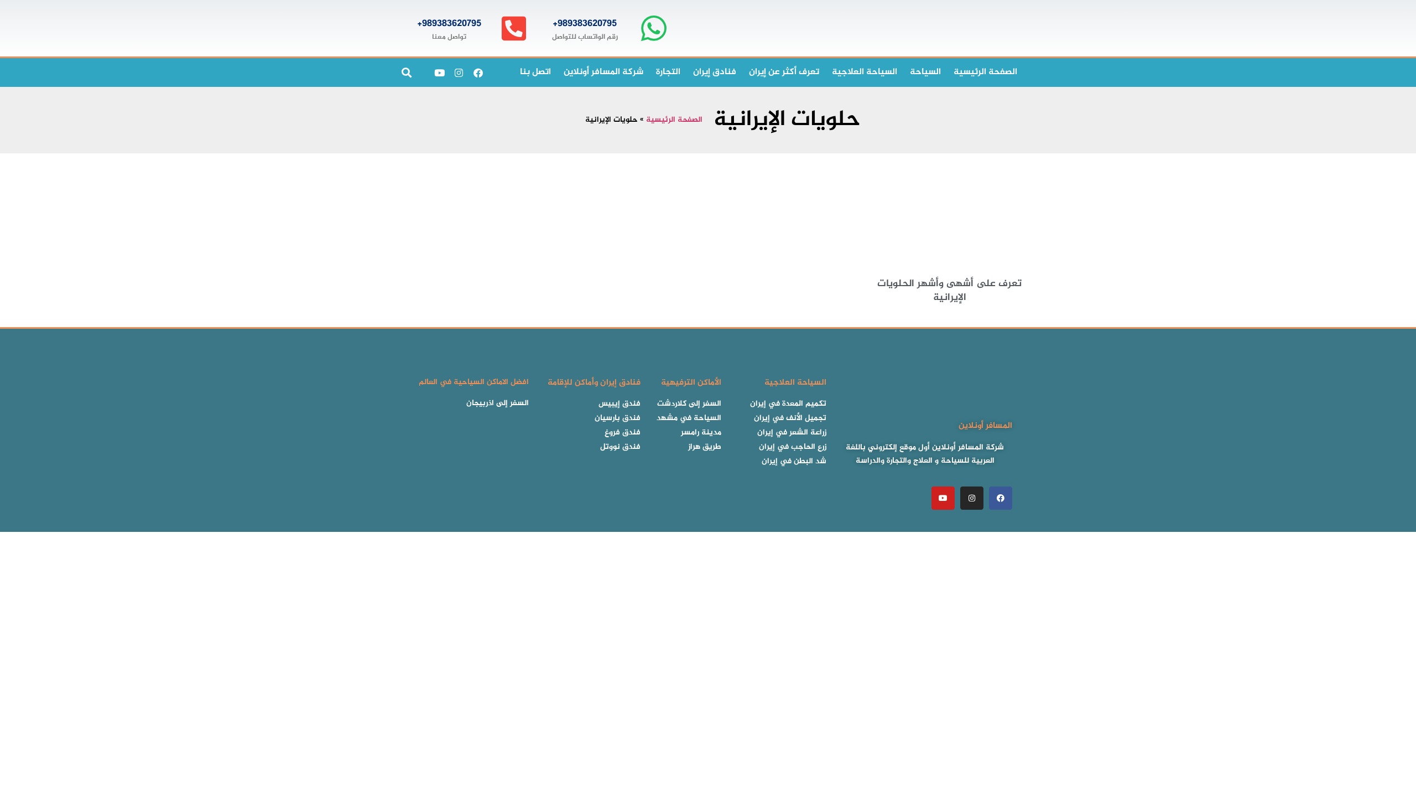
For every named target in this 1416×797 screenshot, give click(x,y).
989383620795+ (585, 24)
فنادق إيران (714, 72)
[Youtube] (439, 72)
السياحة (925, 72)
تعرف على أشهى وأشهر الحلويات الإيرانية (949, 291)
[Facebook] (477, 72)
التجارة (668, 72)
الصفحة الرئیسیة (985, 72)
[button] (406, 73)
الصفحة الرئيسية (674, 120)
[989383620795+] (653, 28)
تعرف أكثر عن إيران (784, 72)
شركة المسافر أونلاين (603, 72)
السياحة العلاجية (864, 72)
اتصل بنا (535, 72)
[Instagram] (458, 72)
